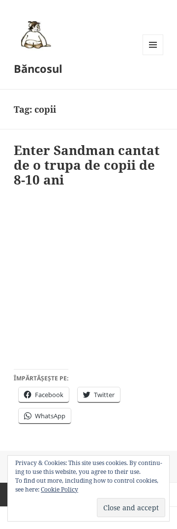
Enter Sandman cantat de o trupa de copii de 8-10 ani (87, 164)
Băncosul (38, 68)
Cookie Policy (59, 489)
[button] (34, 34)
